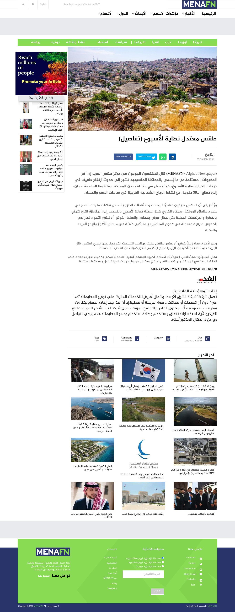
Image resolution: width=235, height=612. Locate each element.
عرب (165, 42)
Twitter (192, 563)
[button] (33, 4)
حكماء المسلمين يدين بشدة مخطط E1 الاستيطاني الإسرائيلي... (142, 476)
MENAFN (175, 174)
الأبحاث (140, 13)
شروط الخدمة (110, 558)
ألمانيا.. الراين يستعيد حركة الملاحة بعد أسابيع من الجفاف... (193, 432)
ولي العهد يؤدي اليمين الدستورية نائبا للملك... (91, 516)
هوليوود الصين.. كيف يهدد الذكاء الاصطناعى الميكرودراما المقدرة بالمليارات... (94, 390)
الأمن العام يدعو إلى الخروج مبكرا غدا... (142, 514)
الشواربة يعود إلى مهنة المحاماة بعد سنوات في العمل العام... (50, 156)
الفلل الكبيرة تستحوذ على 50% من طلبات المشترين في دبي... (93, 468)
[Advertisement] (117, 27)
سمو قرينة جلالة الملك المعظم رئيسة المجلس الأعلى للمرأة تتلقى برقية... (50, 108)
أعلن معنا (112, 573)
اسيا (152, 42)
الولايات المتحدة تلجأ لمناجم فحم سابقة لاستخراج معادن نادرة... (141, 428)
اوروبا (179, 42)
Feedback (112, 589)
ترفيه (50, 42)
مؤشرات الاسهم (165, 13)
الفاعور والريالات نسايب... (201, 514)
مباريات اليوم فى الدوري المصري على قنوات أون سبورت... (50, 185)
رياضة (33, 42)
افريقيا (138, 42)
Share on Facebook (123, 157)
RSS (193, 585)
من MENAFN (110, 578)
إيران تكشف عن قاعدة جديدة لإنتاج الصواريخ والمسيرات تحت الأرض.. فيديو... (192, 388)
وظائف (114, 584)
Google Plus (190, 569)
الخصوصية (112, 563)
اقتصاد (96, 42)
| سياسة (121, 42)
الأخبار (190, 13)
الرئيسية (208, 13)
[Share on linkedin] (172, 157)
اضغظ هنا (44, 576)
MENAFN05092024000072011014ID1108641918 (184, 269)
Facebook (191, 558)
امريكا (194, 42)
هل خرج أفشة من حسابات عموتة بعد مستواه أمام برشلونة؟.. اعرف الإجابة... (51, 124)
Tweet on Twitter (145, 157)
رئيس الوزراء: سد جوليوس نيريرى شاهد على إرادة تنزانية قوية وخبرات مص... (51, 170)
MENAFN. (38, 606)
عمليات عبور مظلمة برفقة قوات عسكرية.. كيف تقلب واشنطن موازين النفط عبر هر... (92, 428)
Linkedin (191, 579)
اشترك (157, 591)
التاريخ (209, 154)
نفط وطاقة (72, 42)
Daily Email (190, 574)
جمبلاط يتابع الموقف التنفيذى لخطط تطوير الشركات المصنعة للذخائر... (51, 141)
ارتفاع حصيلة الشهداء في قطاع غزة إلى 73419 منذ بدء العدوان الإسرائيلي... (192, 472)
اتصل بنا (113, 568)
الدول (123, 13)
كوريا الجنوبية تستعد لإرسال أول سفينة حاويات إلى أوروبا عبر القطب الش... (141, 388)
